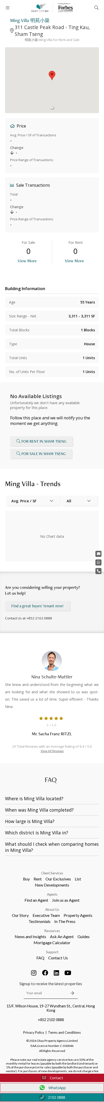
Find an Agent (36, 900)
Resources (52, 931)
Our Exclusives (58, 878)
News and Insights (30, 936)
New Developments (52, 884)
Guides (83, 936)
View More (27, 260)
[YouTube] (68, 973)
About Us (52, 909)
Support (52, 952)
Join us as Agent (66, 900)
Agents (52, 894)
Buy (26, 878)
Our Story (20, 915)
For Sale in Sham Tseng (43, 453)
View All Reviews (52, 751)
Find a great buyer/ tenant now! (37, 606)
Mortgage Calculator (52, 942)
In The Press (64, 921)
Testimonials (39, 921)
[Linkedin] (56, 973)
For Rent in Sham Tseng (43, 441)
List (78, 878)
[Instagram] (34, 973)
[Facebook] (45, 973)
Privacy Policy (33, 1032)
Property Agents (78, 915)
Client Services (52, 873)
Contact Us (58, 957)
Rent (38, 878)
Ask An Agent (62, 936)
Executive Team (46, 915)
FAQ (40, 957)
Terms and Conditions (64, 1032)
